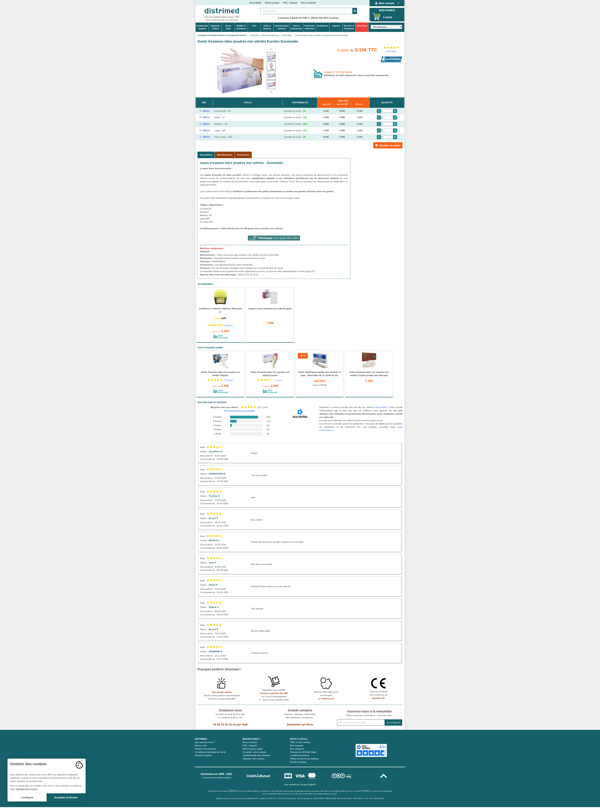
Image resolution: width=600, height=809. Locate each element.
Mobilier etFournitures (241, 27)
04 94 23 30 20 (222, 724)
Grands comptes (298, 762)
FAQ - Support (290, 2)
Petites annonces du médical (304, 758)
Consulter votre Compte (254, 752)
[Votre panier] (376, 16)
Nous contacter (308, 2)
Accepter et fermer (66, 797)
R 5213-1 (365, 791)
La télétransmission (299, 755)
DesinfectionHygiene (202, 27)
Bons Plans (362, 26)
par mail (242, 724)
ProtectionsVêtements (309, 27)
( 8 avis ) (228, 325)
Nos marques (296, 745)
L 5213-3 (232, 791)
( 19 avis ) (228, 380)
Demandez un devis (300, 724)
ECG (254, 26)
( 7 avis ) (278, 380)
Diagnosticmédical (215, 27)
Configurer (27, 797)
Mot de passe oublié (252, 749)
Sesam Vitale (228, 27)
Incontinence (322, 26)
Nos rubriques (297, 749)
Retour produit (272, 2)
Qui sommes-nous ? (205, 742)
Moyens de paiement (205, 749)
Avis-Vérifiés (381, 407)
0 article (387, 17)
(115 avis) (391, 51)
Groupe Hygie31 (308, 784)
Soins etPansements (296, 27)
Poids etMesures (267, 27)
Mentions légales (203, 755)
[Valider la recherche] (354, 11)
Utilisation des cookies (253, 758)
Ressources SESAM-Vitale (303, 752)
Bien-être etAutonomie (349, 27)
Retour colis (201, 745)
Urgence (336, 26)
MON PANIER (387, 10)
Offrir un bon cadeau (300, 742)
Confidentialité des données (256, 755)
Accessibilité (255, 2)
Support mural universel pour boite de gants (270, 308)
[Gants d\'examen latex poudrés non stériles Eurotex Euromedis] (271, 56)
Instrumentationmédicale (282, 27)
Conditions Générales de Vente (210, 752)
